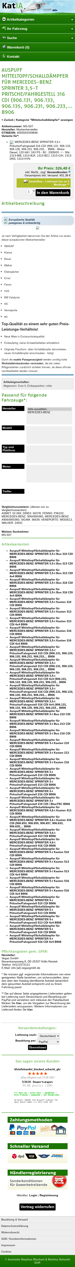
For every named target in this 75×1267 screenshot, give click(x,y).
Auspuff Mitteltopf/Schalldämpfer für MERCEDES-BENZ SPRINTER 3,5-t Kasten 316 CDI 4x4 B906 (40, 640)
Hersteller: (9, 129)
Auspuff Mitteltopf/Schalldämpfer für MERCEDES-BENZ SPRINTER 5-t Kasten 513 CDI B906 (39, 861)
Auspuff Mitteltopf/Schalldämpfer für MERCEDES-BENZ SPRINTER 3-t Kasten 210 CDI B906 (39, 743)
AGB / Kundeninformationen (18, 1239)
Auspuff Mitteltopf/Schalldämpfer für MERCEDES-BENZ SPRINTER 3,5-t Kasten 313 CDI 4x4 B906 (40, 621)
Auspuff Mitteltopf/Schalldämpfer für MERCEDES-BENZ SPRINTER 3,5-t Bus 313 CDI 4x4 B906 (41, 573)
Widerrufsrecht (10, 1232)
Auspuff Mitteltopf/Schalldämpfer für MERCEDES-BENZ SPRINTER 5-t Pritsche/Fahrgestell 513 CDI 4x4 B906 (35, 919)
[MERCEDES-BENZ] (49, 412)
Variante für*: (10, 135)
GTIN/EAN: (9, 132)
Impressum (8, 1245)
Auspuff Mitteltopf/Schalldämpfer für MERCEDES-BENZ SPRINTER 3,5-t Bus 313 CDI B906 (41, 563)
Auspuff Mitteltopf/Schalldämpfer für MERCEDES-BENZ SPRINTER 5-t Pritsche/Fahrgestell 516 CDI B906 (35, 929)
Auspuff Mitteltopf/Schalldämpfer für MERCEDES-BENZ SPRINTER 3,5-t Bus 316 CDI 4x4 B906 (41, 592)
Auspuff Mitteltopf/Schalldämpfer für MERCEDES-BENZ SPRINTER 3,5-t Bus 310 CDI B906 (41, 554)
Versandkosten (57, 172)
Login (33, 1195)
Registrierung (49, 1195)
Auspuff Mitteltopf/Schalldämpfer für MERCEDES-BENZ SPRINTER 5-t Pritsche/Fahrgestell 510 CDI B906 (35, 900)
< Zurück (8, 119)
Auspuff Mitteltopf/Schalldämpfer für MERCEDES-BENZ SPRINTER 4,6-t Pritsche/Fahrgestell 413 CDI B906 (35, 833)
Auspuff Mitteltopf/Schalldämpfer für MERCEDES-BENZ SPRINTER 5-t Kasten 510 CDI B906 (39, 852)
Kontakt (12, 57)
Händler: (22, 1195)
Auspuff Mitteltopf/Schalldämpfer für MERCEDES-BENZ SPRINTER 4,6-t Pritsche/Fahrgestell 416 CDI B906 (35, 842)
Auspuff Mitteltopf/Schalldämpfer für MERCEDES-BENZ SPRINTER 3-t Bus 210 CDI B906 (40, 714)
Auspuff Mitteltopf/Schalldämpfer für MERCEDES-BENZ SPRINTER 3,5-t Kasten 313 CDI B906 (40, 611)
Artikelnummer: (12, 126)
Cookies (6, 1251)
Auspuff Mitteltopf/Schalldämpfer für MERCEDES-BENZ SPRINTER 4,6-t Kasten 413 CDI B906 (40, 810)
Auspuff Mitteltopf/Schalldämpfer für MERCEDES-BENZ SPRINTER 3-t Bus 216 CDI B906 (40, 733)
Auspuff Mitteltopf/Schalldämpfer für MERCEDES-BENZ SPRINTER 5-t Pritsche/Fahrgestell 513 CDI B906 (35, 910)
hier (18, 1003)
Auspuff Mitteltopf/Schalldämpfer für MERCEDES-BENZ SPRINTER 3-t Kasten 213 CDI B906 (39, 752)
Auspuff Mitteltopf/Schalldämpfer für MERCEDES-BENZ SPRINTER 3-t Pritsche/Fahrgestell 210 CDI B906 (35, 772)
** (68, 184)
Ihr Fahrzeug (16, 29)
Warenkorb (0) (17, 47)
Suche (11, 38)
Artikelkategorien (20, 19)
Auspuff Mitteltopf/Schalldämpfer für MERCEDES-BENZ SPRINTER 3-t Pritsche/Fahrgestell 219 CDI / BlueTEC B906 (40, 801)
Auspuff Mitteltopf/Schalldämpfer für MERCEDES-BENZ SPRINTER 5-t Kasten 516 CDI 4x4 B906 (39, 890)
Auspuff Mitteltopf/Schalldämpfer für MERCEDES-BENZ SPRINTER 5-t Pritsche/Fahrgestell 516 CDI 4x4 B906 (35, 938)
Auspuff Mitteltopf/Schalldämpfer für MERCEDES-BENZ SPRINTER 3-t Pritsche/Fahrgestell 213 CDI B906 (35, 781)
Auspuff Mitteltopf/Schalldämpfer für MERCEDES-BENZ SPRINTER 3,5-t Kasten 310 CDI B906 (40, 602)
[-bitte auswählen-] (49, 409)
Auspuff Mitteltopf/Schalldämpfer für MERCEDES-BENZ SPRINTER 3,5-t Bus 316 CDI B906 (41, 583)
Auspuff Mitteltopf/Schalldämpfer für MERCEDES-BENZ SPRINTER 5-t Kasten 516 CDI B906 (39, 881)
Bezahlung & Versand (14, 1219)
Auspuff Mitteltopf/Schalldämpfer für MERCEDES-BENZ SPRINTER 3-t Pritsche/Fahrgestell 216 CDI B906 (35, 791)
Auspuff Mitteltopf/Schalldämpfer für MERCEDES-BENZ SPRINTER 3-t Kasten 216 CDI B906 (39, 762)
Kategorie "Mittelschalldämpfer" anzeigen (44, 119)
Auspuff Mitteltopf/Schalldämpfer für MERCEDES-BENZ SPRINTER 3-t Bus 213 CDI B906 (40, 724)
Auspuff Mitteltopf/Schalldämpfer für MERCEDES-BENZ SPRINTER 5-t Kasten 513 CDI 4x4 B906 (39, 871)
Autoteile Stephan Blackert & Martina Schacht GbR (39, 1261)
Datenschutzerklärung (14, 1226)
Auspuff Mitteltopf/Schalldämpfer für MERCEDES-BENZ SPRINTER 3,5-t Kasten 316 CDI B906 (40, 631)
